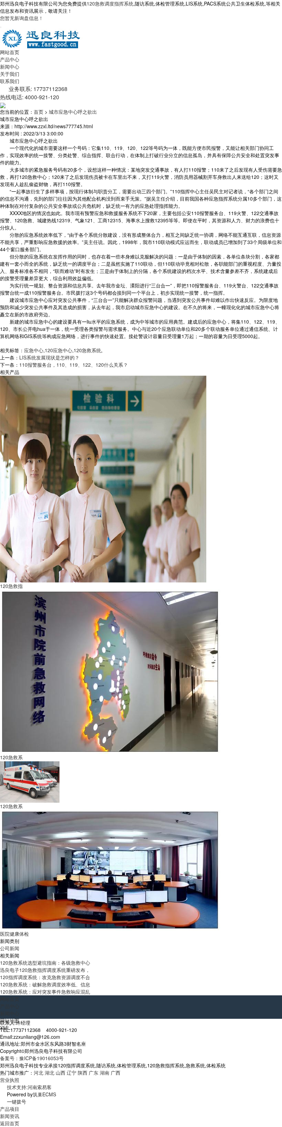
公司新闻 (9, 948)
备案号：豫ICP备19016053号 (32, 1058)
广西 (115, 1072)
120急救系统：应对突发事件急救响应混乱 (45, 991)
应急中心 (33, 350)
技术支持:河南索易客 (29, 1087)
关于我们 (9, 73)
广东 (93, 1072)
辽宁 (71, 1072)
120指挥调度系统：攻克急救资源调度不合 (45, 977)
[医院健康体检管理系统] (110, 869)
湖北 (49, 1072)
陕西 (82, 1072)
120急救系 (11, 757)
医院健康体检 (14, 933)
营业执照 (9, 1079)
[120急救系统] (110, 671)
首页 (38, 111)
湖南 (104, 1072)
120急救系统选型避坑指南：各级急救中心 (45, 962)
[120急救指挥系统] (103, 478)
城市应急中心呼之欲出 (73, 111)
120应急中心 (58, 350)
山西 (60, 1072)
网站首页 (9, 52)
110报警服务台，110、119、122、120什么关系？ (73, 364)
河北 (38, 1072)
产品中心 (9, 59)
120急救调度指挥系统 (110, 3)
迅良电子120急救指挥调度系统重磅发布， (45, 969)
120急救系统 (87, 350)
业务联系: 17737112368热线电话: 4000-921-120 (33, 93)
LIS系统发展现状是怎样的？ (49, 357)
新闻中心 (9, 66)
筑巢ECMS (44, 1094)
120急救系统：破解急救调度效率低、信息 (45, 984)
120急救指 (11, 585)
